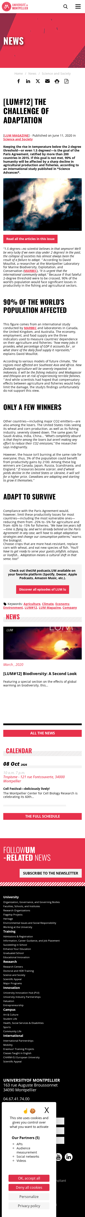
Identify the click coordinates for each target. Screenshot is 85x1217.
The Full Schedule (42, 816)
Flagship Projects (12, 914)
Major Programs (12, 983)
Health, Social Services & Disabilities (23, 1023)
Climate (48, 604)
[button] (47, 81)
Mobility (8, 1044)
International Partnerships (18, 1040)
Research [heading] (10, 962)
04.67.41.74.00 (16, 1098)
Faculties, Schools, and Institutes (21, 906)
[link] (18, 81)
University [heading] (11, 897)
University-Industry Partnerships (22, 996)
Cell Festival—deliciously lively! (26, 789)
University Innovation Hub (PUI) (21, 992)
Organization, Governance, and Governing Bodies (31, 902)
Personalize (29, 1196)
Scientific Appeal (12, 979)
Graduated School (13, 953)
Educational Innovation (16, 957)
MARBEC (30, 271)
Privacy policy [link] (29, 1205)
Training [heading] (9, 931)
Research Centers (13, 966)
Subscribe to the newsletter (50, 873)
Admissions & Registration (18, 936)
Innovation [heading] (11, 988)
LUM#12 (31, 607)
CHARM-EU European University (21, 1057)
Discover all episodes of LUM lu (42, 589)
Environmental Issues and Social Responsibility (29, 922)
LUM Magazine (16, 135)
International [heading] (13, 1036)
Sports (7, 1027)
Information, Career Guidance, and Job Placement (31, 940)
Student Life (10, 1018)
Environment (13, 607)
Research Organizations (16, 910)
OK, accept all (29, 1178)
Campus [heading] (9, 1010)
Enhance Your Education (17, 949)
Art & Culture (10, 1014)
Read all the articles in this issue (30, 239)
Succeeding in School (15, 944)
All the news (42, 733)
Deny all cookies (29, 1187)
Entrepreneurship (13, 1005)
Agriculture (32, 604)
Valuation (8, 1001)
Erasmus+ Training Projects (18, 1049)
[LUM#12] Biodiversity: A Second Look (40, 673)
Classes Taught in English (17, 1053)
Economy (62, 604)
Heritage (8, 918)
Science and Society (18, 139)
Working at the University (17, 927)
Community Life (12, 1031)
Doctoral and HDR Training (18, 970)
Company (70, 607)
